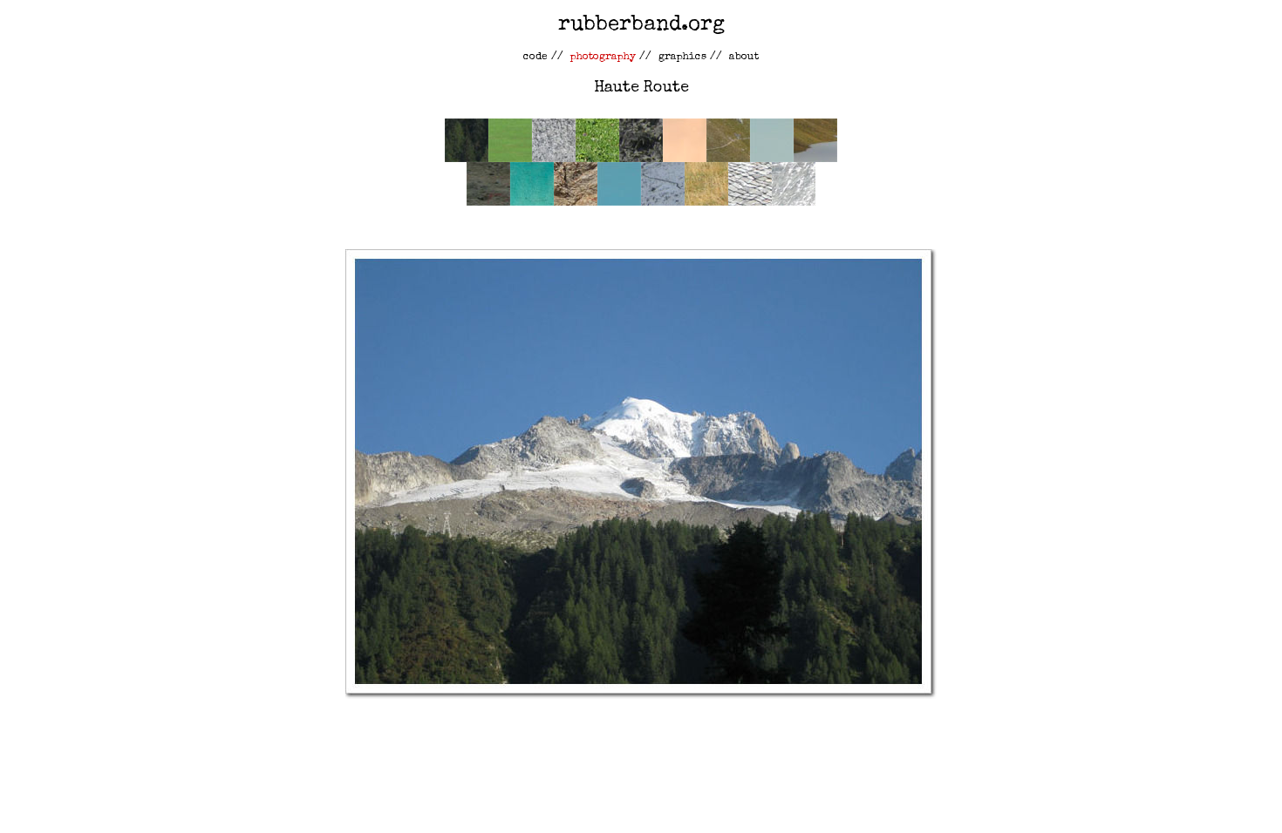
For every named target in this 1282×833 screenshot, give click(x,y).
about (744, 57)
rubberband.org (641, 25)
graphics (682, 57)
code (535, 57)
